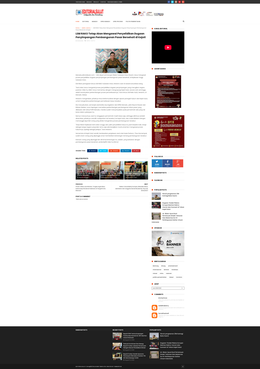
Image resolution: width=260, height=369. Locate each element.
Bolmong (156, 266)
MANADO (95, 21)
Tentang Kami (80, 2)
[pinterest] (179, 2)
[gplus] (183, 2)
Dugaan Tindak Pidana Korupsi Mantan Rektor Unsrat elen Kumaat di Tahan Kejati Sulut (173, 206)
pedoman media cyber (115, 2)
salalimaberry (163, 306)
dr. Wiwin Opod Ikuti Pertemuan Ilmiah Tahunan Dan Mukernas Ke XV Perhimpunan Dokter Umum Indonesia (167, 218)
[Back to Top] (182, 366)
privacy (96, 2)
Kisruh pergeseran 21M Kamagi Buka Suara (170, 195)
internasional (157, 269)
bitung (163, 266)
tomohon (179, 277)
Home (77, 21)
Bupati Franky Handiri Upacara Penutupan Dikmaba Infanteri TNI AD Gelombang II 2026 (135, 172)
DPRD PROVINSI (118, 21)
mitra (161, 273)
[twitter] (172, 2)
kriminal (166, 269)
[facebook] (169, 2)
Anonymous (162, 298)
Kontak (103, 2)
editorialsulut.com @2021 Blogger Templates (91, 366)
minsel (155, 273)
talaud (171, 277)
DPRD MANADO (105, 21)
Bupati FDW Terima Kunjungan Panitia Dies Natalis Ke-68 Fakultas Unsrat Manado (85, 172)
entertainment (173, 266)
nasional (168, 273)
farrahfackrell (163, 313)
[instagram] (176, 2)
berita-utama (86, 28)
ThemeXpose (118, 366)
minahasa (175, 269)
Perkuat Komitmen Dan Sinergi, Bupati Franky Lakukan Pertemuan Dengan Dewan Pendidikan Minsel (112, 172)
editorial (85, 21)
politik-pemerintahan (159, 277)
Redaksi (89, 2)
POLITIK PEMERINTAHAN (133, 21)
